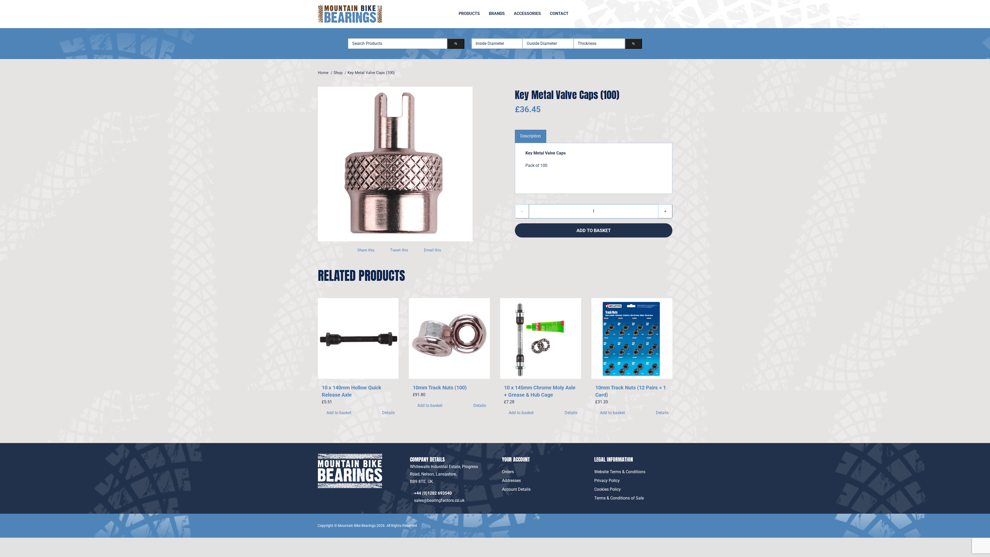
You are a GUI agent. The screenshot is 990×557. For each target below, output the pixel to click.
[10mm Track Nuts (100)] (449, 338)
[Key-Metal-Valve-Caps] (395, 164)
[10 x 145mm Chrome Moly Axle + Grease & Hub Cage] (540, 338)
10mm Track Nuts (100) (440, 387)
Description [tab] (530, 136)
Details (388, 412)
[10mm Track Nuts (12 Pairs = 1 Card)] (631, 338)
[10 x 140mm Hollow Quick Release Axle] (358, 338)
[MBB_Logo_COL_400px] (350, 7)
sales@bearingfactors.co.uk (440, 500)
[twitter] (669, 522)
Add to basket (593, 230)
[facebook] (657, 522)
